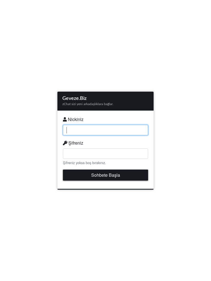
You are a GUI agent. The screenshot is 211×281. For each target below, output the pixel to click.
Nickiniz (75, 119)
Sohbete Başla (105, 175)
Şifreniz (75, 143)
